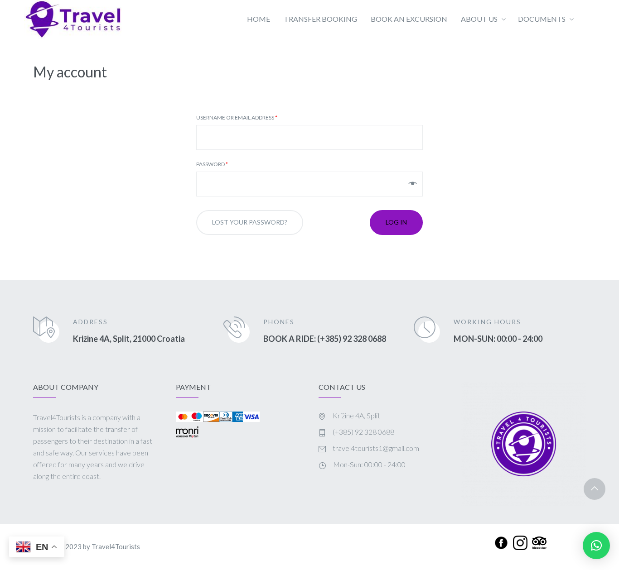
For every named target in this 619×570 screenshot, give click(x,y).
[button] (596, 545)
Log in (396, 222)
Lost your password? (249, 222)
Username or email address (236, 117)
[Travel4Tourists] (72, 19)
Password (212, 164)
